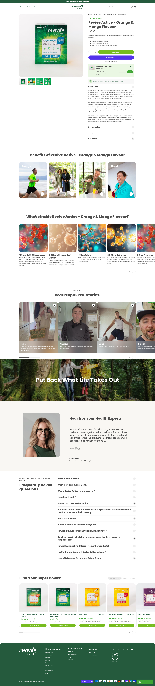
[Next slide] (134, 271)
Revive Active (28, 681)
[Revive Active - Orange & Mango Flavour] (63, 597)
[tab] (115, 578)
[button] (95, 18)
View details (122, 72)
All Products (97, 14)
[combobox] (119, 7)
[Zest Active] (92, 597)
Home (90, 14)
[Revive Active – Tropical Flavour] (33, 597)
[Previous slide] (129, 271)
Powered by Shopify (38, 681)
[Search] (128, 7)
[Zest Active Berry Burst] (121, 597)
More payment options (111, 61)
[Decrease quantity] (90, 52)
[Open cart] (135, 6)
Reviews (29, 7)
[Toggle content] (42, 194)
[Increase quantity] (96, 52)
